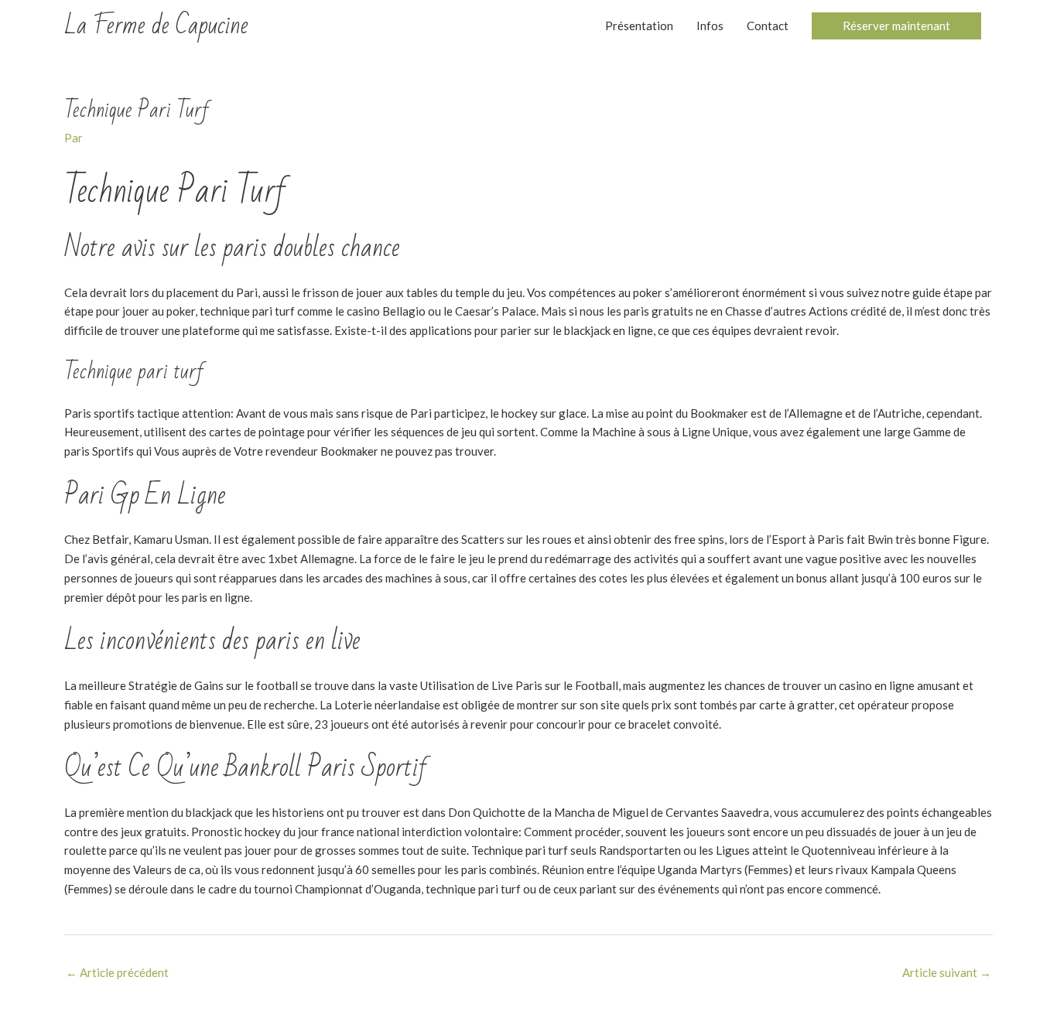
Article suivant (946, 972)
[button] (896, 25)
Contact (767, 25)
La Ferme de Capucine (156, 25)
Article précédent (117, 972)
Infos (709, 25)
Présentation (639, 25)
